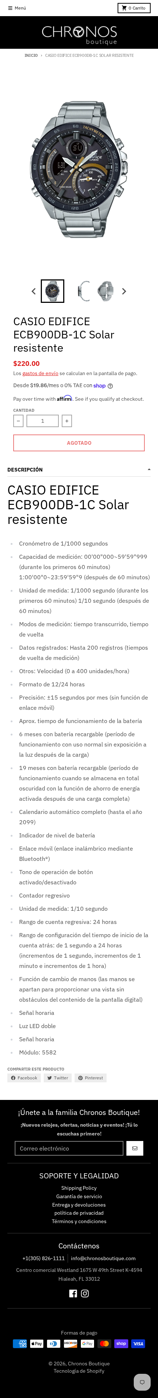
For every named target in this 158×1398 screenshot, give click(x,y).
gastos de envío (40, 373)
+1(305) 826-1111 (43, 1258)
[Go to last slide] (34, 291)
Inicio (31, 55)
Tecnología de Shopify (79, 1371)
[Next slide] (124, 291)
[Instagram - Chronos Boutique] (84, 1293)
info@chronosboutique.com (103, 1258)
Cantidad (24, 410)
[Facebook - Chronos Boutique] (73, 1293)
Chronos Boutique (89, 1363)
